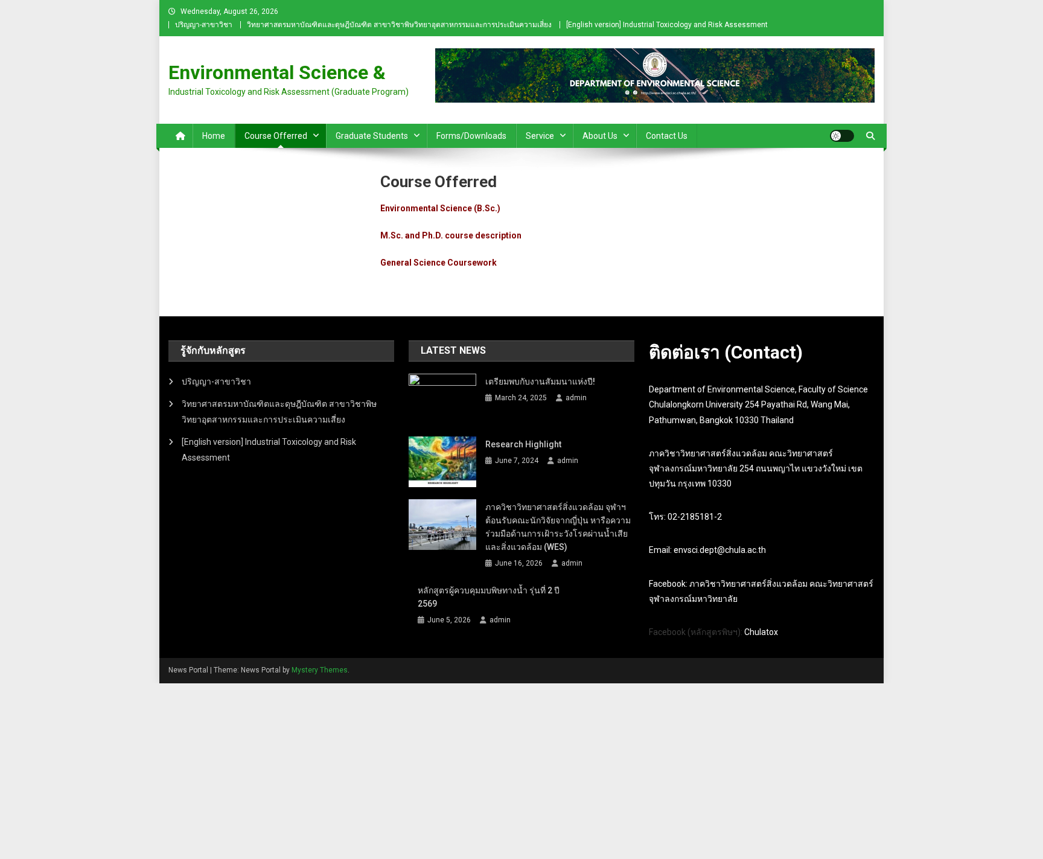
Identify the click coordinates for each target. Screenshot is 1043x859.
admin (576, 398)
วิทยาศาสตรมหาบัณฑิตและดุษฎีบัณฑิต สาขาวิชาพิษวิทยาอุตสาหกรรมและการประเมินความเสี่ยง (399, 25)
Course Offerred (275, 136)
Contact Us (666, 136)
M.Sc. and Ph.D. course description (451, 235)
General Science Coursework (438, 262)
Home (213, 136)
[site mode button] (842, 136)
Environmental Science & (277, 72)
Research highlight (523, 444)
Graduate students (372, 136)
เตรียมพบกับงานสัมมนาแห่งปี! (540, 381)
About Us (599, 136)
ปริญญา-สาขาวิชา (203, 25)
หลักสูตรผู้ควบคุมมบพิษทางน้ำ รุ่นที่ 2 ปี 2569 (489, 597)
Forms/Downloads (471, 136)
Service (540, 136)
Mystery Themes (320, 670)
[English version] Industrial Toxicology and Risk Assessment (667, 25)
